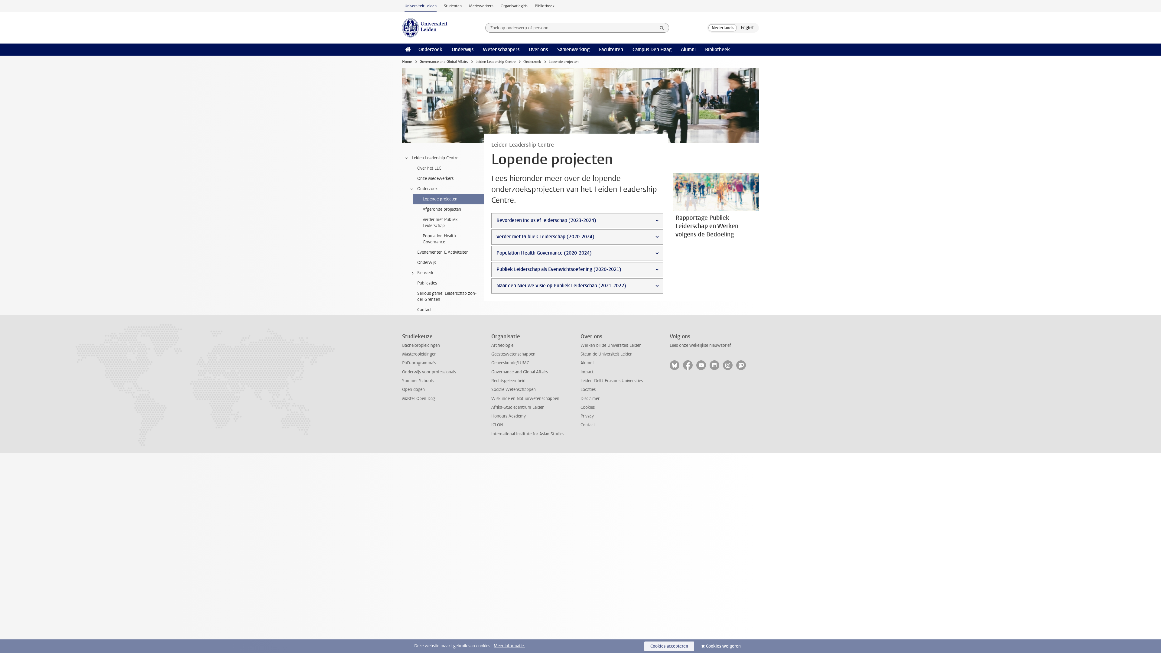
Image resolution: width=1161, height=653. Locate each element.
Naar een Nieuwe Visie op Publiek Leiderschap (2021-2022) (561, 285)
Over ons (538, 49)
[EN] (748, 27)
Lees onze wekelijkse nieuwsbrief (700, 345)
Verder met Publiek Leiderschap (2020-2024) (545, 236)
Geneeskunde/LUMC (510, 363)
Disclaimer (590, 398)
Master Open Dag (418, 398)
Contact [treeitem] (424, 310)
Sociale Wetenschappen (513, 389)
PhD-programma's (419, 363)
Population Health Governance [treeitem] (439, 239)
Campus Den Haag (652, 49)
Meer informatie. (509, 646)
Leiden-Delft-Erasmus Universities (611, 381)
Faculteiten (611, 49)
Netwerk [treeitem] (425, 273)
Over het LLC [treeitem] (429, 168)
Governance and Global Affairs (444, 61)
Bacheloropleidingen (421, 345)
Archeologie (502, 345)
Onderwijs (462, 49)
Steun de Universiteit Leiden (606, 354)
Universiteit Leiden (421, 5)
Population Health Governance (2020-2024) (544, 253)
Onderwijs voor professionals (429, 372)
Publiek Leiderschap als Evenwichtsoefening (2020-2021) (558, 269)
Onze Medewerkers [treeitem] (435, 178)
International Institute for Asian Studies (527, 434)
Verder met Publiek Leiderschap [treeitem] (440, 223)
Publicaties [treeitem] (427, 283)
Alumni (688, 49)
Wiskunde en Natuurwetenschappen (525, 398)
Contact (587, 425)
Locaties (588, 389)
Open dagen (413, 389)
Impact (587, 372)
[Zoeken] (662, 28)
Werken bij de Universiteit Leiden (611, 345)
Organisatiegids (514, 5)
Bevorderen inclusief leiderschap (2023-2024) (546, 220)
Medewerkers (481, 5)
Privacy (587, 416)
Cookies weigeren (723, 646)
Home (407, 61)
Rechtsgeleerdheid (508, 381)
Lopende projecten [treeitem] (440, 199)
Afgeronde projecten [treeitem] (442, 209)
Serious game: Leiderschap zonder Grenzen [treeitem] (446, 296)
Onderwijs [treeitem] (426, 262)
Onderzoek (430, 49)
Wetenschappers (501, 49)
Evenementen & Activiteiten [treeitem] (443, 252)
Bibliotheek (544, 5)
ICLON (497, 425)
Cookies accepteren (669, 646)
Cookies (587, 407)
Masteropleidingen (419, 354)
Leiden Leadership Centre (495, 61)
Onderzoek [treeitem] (427, 189)
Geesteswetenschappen (513, 354)
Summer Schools (418, 381)
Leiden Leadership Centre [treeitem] (435, 158)
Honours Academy (508, 416)
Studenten (453, 5)
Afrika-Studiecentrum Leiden (518, 407)
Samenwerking (573, 49)
